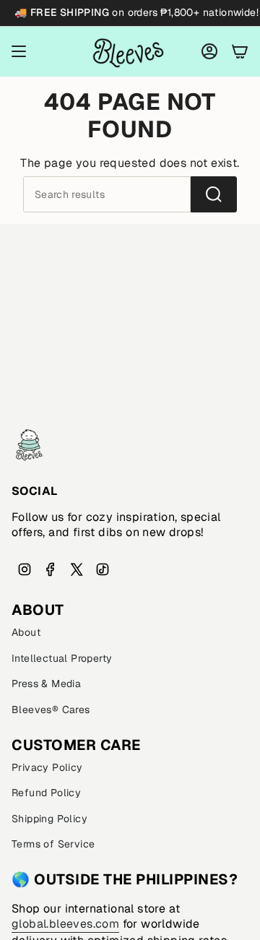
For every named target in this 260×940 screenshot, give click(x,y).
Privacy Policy (47, 767)
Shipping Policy (49, 818)
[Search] (214, 194)
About (26, 632)
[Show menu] (18, 51)
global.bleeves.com (65, 923)
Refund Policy (46, 792)
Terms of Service (53, 843)
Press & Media (46, 683)
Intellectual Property (62, 658)
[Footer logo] (30, 445)
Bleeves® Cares (51, 709)
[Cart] (240, 51)
